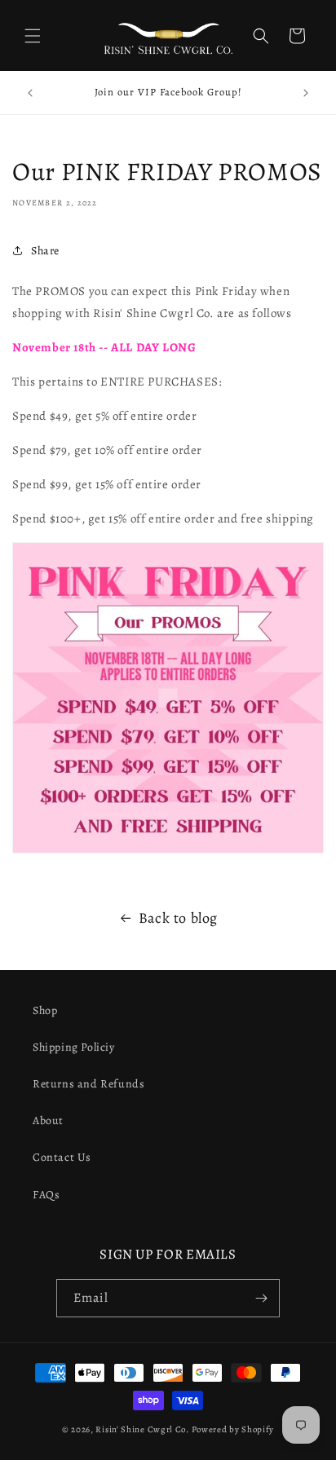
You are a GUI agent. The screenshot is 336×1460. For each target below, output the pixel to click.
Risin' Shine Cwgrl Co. (141, 1429)
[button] (33, 36)
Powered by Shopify (233, 1429)
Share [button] (45, 250)
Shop (45, 1010)
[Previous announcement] (30, 93)
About (48, 1120)
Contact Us (62, 1157)
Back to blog (178, 918)
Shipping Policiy (74, 1047)
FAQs (46, 1194)
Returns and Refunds (88, 1084)
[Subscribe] (261, 1298)
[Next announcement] (306, 93)
